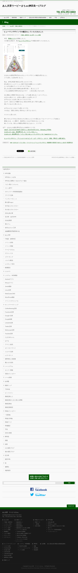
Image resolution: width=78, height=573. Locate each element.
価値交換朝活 (9, 407)
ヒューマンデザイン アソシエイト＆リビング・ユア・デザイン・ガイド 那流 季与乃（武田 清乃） (35, 138)
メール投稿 (8, 377)
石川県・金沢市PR (10, 217)
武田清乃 (54, 142)
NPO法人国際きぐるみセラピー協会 (16, 181)
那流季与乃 (70, 142)
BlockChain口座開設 (21, 535)
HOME (3, 26)
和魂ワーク (8, 422)
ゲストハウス (9, 253)
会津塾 (7, 381)
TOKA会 (7, 389)
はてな (7, 341)
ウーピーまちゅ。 (10, 249)
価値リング (8, 385)
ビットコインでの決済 (22, 539)
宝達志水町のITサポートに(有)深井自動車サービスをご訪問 (18, 157)
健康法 (7, 467)
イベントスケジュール (11, 301)
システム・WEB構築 (11, 275)
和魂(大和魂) (9, 418)
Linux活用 (8, 290)
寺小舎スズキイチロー (11, 209)
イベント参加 (9, 242)
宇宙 (6, 429)
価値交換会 (8, 403)
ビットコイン (9, 393)
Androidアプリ (9, 279)
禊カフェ (7, 224)
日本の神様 (8, 433)
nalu (11, 142)
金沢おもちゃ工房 (10, 227)
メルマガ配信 (9, 260)
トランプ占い (22, 142)
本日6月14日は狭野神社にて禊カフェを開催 (64, 157)
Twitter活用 (8, 326)
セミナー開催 (9, 370)
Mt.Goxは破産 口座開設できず (24, 533)
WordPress (30, 568)
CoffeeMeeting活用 (11, 308)
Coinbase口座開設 (21, 531)
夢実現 (7, 436)
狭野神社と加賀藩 (10, 359)
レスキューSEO (9, 264)
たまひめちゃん (9, 337)
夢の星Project (9, 202)
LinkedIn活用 (9, 323)
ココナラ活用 (9, 351)
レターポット (9, 355)
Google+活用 (9, 315)
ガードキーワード (10, 348)
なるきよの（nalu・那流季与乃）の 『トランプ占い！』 (21, 132)
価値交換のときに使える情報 (13, 400)
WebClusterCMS (10, 293)
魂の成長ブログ (9, 451)
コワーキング (9, 257)
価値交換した (9, 396)
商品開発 (36, 547)
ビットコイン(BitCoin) (21, 529)
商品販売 (36, 549)
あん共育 (12, 26)
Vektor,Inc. (48, 568)
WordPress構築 (9, 297)
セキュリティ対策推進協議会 (13, 191)
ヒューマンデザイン (25, 41)
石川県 (7, 455)
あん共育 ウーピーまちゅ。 (36, 566)
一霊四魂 (7, 415)
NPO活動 (8, 173)
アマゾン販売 (9, 344)
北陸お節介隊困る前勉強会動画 (57, 543)
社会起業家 (8, 220)
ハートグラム (9, 366)
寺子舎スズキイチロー (11, 206)
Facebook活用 (9, 312)
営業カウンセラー (10, 373)
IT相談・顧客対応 (18, 26)
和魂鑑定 (7, 425)
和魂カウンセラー (10, 411)
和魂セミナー (12, 38)
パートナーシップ (31, 142)
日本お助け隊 (9, 213)
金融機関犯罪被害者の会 (12, 231)
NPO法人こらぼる (10, 177)
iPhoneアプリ (9, 283)
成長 (6, 444)
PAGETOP (71, 506)
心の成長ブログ (9, 448)
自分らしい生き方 (61, 142)
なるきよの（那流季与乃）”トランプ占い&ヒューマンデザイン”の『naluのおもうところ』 (31, 134)
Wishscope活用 (9, 330)
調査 (6, 440)
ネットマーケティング (11, 304)
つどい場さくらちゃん (11, 184)
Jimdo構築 (8, 286)
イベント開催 (37, 35)
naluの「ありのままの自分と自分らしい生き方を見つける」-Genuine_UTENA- (27, 129)
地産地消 (7, 470)
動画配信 (7, 267)
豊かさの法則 (9, 362)
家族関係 (49, 142)
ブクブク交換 (9, 195)
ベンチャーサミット (11, 199)
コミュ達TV (8, 188)
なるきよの (16, 142)
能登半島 (7, 459)
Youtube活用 (9, 333)
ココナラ (7, 271)
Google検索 (8, 319)
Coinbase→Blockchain (22, 537)
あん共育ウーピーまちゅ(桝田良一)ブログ (24, 6)
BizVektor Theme (39, 568)
